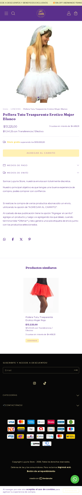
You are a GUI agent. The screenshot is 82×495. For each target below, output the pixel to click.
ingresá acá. (64, 467)
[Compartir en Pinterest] (29, 239)
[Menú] (6, 13)
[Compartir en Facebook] (13, 239)
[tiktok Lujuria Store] (44, 383)
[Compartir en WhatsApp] (4, 239)
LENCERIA (16, 109)
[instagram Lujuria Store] (35, 383)
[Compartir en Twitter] (21, 239)
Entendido (71, 491)
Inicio (5, 109)
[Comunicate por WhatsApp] (75, 479)
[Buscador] (13, 13)
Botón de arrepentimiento (41, 471)
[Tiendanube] (41, 478)
